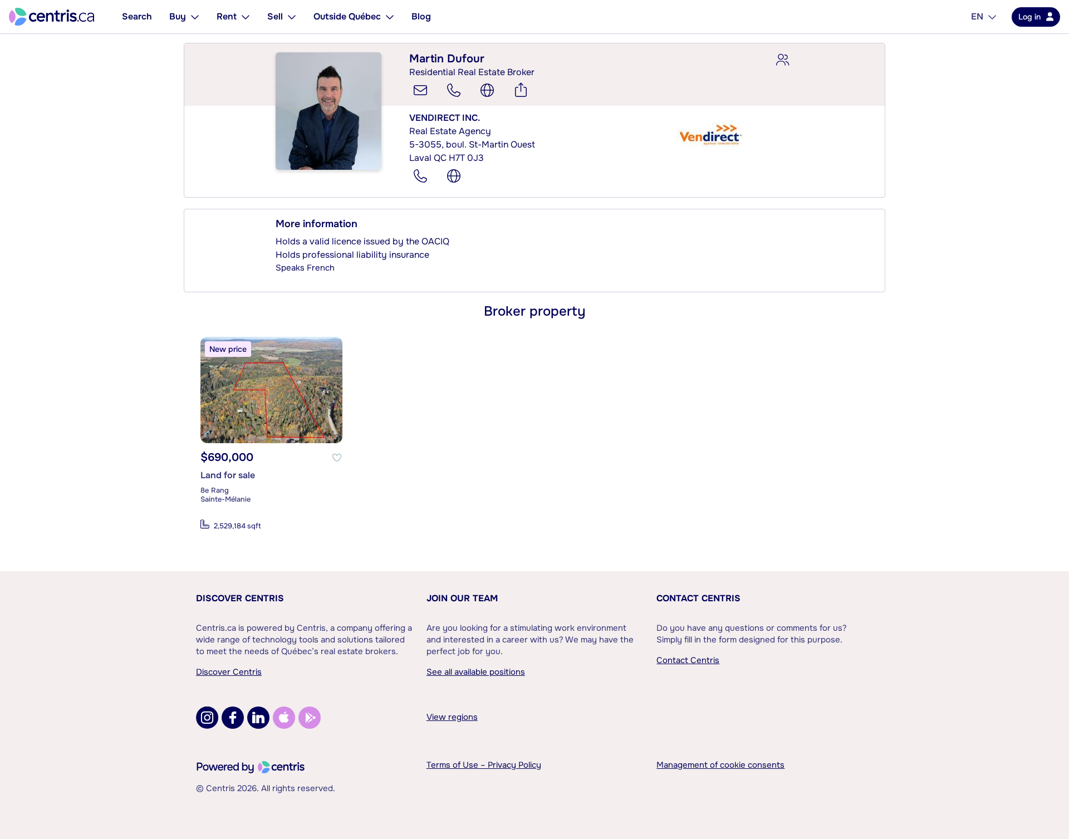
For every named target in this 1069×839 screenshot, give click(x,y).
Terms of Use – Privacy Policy (483, 765)
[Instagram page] (207, 717)
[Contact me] (420, 90)
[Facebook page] (233, 717)
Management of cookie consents (720, 765)
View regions (452, 717)
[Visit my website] (487, 90)
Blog (421, 16)
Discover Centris (240, 598)
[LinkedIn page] (258, 717)
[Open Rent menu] (245, 16)
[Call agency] (420, 176)
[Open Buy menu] (194, 16)
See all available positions (475, 672)
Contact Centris (698, 598)
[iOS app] (284, 717)
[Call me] (454, 90)
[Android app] (309, 717)
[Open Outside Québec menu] (389, 16)
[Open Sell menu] (291, 16)
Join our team (462, 598)
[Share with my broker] (782, 60)
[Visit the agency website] (454, 176)
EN (977, 16)
